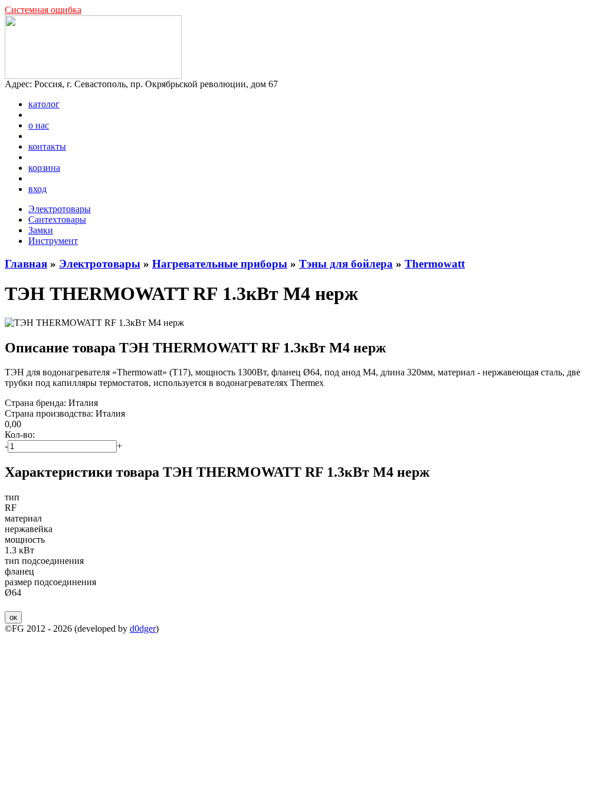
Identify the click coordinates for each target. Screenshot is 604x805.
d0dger (143, 628)
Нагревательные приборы (219, 264)
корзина (44, 168)
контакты (47, 146)
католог (44, 104)
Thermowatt (435, 264)
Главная (26, 264)
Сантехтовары (57, 220)
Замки (40, 230)
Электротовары (59, 209)
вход (37, 189)
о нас (38, 125)
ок (13, 617)
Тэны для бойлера (346, 264)
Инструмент (53, 241)
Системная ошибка (43, 10)
